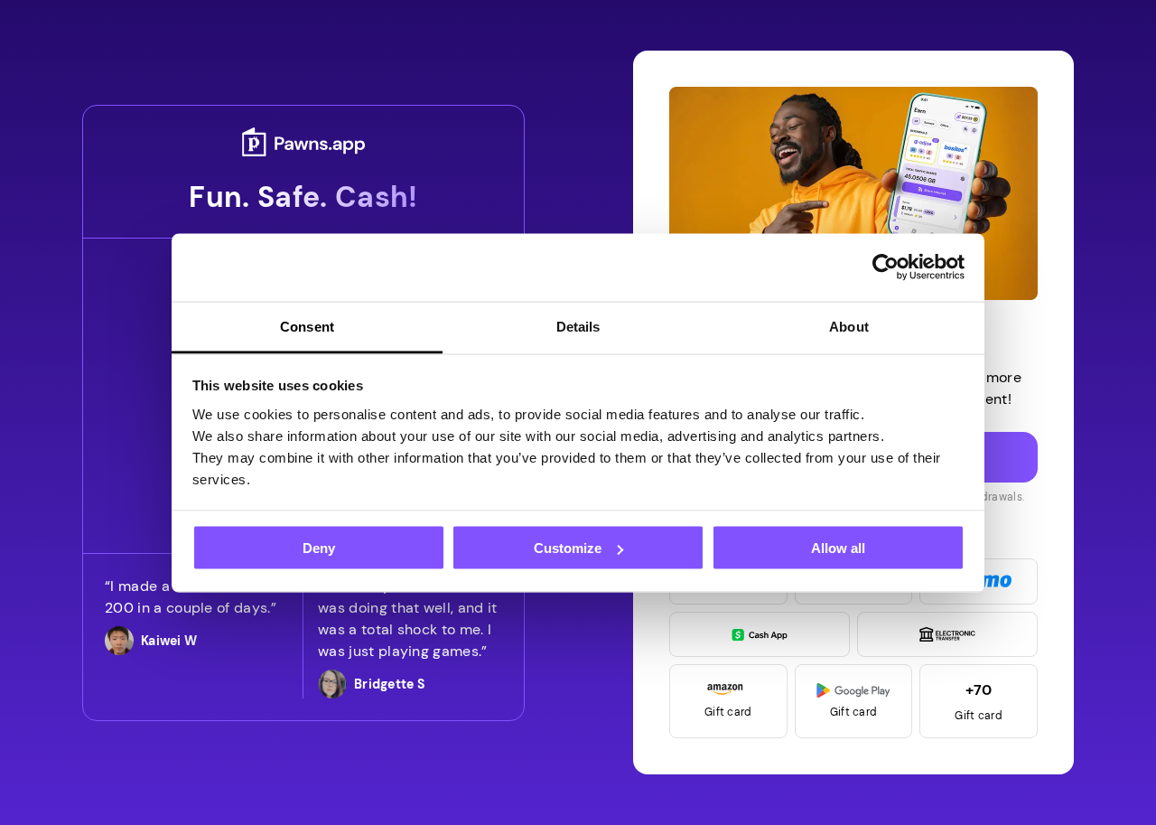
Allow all (838, 548)
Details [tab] (578, 325)
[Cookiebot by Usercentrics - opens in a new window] (885, 267)
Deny (319, 548)
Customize (567, 548)
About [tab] (849, 325)
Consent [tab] (307, 325)
